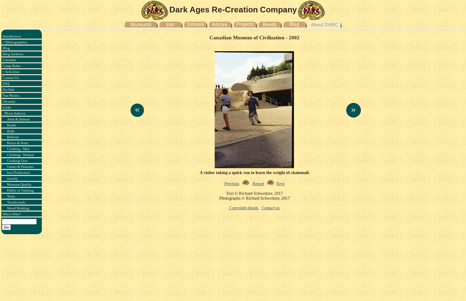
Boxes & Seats (17, 143)
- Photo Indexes (14, 113)
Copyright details (243, 208)
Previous (231, 183)
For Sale (9, 90)
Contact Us (11, 78)
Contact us (271, 208)
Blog (6, 48)
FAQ (6, 84)
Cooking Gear (17, 161)
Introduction (12, 36)
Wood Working (18, 208)
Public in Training (20, 190)
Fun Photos (11, 96)
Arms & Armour (18, 119)
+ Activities (11, 72)
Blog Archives (13, 54)
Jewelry (12, 179)
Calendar (9, 60)
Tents (11, 196)
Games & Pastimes (20, 167)
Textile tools (16, 202)
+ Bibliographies (15, 42)
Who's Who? (12, 214)
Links (7, 107)
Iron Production (18, 173)
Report (258, 183)
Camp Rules (11, 66)
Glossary (9, 101)
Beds (10, 131)
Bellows (13, 137)
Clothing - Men (18, 149)
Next (280, 183)
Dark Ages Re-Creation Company (233, 9)
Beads (11, 125)
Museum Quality (19, 184)
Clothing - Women (20, 155)
